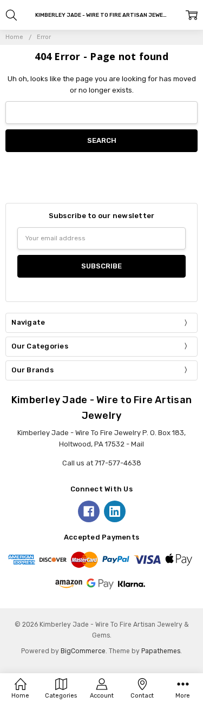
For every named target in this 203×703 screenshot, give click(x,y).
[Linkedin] (115, 511)
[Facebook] (89, 511)
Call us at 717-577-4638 (101, 463)
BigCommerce (83, 651)
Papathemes (160, 651)
